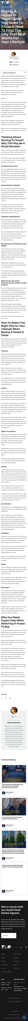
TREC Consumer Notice (14, 1014)
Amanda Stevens (14, 57)
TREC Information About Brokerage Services (14, 1018)
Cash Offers (4, 965)
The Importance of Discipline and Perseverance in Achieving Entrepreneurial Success (12, 786)
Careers (3, 957)
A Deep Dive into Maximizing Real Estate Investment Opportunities (12, 866)
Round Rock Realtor (6, 972)
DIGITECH (18, 1001)
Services (16, 968)
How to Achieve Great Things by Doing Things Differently (12, 818)
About (15, 965)
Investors (16, 961)
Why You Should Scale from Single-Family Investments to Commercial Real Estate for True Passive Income (13, 851)
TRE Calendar (17, 954)
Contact (3, 968)
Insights (3, 961)
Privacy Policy (14, 1011)
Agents (3, 954)
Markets (16, 957)
